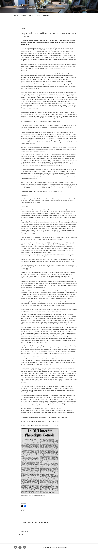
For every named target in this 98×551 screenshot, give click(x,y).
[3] (37, 303)
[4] (50, 364)
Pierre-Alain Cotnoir (42, 26)
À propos (23, 15)
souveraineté (45, 522)
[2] (21, 408)
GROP (18, 5)
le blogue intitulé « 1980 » (48, 99)
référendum (36, 522)
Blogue (31, 15)
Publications (46, 15)
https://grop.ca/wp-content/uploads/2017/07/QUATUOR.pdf (42, 425)
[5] (61, 388)
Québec (29, 522)
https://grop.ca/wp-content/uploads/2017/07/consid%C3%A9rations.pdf (46, 417)
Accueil (16, 15)
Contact (38, 15)
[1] (21, 395)
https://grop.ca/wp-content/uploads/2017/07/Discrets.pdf (42, 421)
